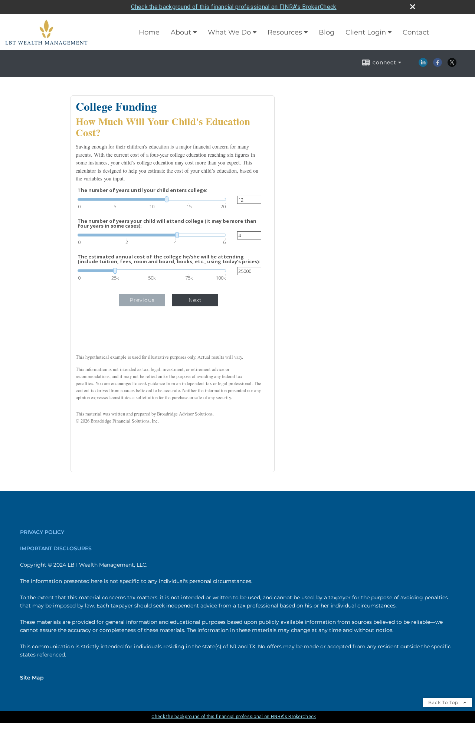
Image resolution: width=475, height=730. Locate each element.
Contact (416, 32)
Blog (326, 32)
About (181, 32)
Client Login (365, 32)
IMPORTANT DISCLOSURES (56, 548)
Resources (285, 32)
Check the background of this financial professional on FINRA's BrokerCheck (233, 6)
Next (195, 300)
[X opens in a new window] (452, 65)
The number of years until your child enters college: (142, 190)
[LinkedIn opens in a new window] (423, 65)
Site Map (32, 677)
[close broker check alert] (413, 7)
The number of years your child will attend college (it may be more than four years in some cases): (167, 223)
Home (149, 32)
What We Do (229, 32)
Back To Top (444, 702)
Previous (142, 300)
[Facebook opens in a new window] (437, 65)
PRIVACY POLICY (42, 532)
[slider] (152, 199)
